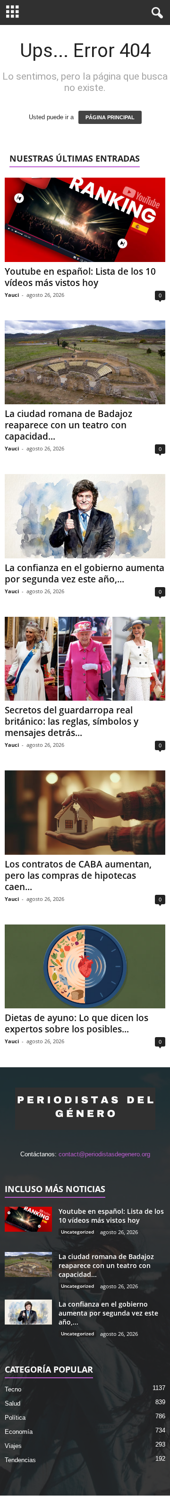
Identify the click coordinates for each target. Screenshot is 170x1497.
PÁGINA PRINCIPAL (110, 117)
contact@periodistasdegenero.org (104, 1154)
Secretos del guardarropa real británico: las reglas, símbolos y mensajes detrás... (71, 721)
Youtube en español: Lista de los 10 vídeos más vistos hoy (80, 277)
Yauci (12, 294)
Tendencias (20, 1460)
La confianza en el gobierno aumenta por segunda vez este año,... (84, 573)
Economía (19, 1431)
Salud (12, 1403)
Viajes (13, 1445)
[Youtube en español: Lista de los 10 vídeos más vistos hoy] (85, 220)
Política (15, 1417)
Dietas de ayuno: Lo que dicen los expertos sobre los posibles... (76, 1023)
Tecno (13, 1389)
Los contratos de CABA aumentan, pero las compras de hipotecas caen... (78, 875)
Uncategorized (77, 1231)
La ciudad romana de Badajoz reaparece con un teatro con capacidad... (68, 425)
